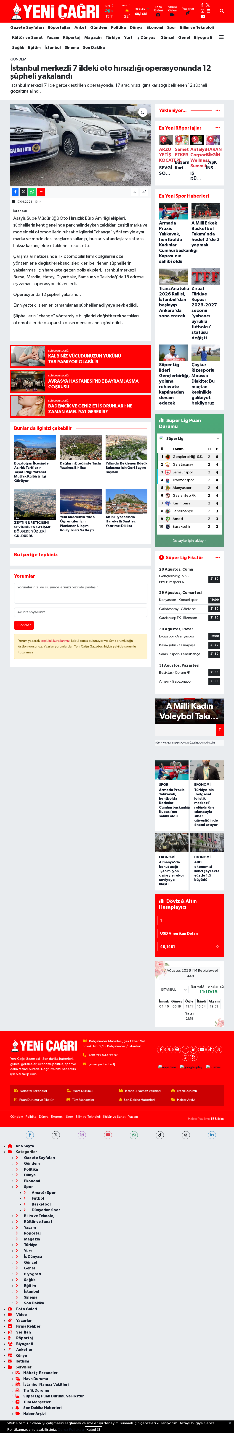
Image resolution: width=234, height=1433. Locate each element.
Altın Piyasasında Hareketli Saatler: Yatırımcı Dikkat (121, 521)
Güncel (167, 38)
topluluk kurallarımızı (55, 640)
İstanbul (53, 48)
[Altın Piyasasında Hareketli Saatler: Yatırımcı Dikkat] (126, 501)
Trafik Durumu (187, 1091)
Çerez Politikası (71, 1430)
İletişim (22, 1361)
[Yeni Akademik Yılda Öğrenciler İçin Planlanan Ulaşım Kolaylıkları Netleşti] (81, 501)
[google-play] (191, 1067)
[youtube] (108, 1135)
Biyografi (203, 38)
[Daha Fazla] (41, 192)
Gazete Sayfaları (27, 28)
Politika (118, 28)
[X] (169, 1049)
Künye (21, 1355)
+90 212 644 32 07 (103, 1055)
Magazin (93, 38)
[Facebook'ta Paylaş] (15, 192)
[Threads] (218, 1049)
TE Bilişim (217, 1118)
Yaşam (53, 38)
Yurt (128, 38)
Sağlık (18, 48)
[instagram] (82, 1135)
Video (21, 1315)
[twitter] (56, 1135)
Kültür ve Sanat (27, 38)
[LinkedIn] (193, 1049)
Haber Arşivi (186, 1100)
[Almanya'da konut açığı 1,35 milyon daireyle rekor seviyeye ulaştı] (172, 842)
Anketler (24, 1350)
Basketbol (41, 1204)
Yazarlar (24, 1321)
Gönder (24, 625)
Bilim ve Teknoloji (197, 28)
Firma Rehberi (28, 1326)
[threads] (186, 1135)
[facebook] (30, 1135)
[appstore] (167, 1067)
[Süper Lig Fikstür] (217, 558)
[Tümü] (217, 110)
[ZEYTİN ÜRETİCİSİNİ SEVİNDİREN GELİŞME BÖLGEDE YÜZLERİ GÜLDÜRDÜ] (35, 504)
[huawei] (213, 1067)
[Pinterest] (177, 1049)
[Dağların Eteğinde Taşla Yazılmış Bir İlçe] (81, 448)
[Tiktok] (210, 1049)
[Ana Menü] (221, 38)
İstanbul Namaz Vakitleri (143, 1091)
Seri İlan (23, 1332)
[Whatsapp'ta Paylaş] (32, 192)
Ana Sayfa (25, 1146)
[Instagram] (185, 1049)
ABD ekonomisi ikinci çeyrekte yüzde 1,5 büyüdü (207, 871)
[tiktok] (160, 1135)
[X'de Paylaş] (23, 192)
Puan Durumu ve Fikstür (36, 1100)
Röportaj (71, 38)
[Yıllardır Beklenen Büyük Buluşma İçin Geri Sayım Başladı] (126, 448)
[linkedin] (212, 1135)
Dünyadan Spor (45, 1210)
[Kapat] (231, 1423)
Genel (184, 38)
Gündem (98, 28)
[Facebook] (161, 1049)
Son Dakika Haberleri (139, 1100)
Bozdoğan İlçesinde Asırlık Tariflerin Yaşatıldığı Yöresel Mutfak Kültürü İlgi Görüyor (31, 472)
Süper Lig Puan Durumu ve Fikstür (53, 1396)
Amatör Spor (43, 1193)
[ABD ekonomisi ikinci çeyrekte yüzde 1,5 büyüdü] (207, 842)
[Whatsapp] (185, 1057)
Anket (80, 28)
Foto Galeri (26, 1309)
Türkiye (113, 38)
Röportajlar (59, 28)
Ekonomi (154, 28)
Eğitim (34, 48)
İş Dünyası (146, 38)
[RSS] (193, 1057)
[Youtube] (202, 1049)
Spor (171, 28)
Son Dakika (94, 48)
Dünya (136, 28)
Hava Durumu (83, 1091)
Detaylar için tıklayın (190, 541)
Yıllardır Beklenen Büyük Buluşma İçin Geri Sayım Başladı (126, 468)
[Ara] (222, 11)
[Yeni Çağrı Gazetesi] (56, 11)
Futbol (37, 1198)
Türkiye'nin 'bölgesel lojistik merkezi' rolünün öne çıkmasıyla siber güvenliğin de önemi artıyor (206, 807)
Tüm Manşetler (83, 1100)
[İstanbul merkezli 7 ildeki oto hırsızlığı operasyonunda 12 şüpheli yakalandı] (80, 145)
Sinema (72, 48)
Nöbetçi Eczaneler (33, 1091)
